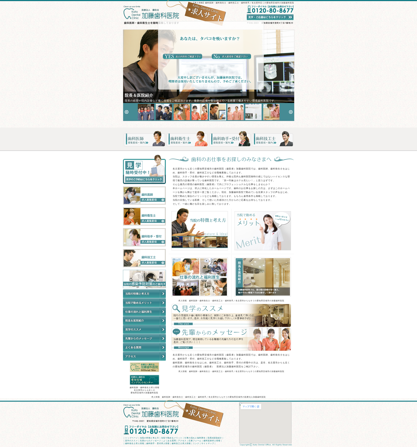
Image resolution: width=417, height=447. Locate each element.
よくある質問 (169, 441)
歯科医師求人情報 (211, 441)
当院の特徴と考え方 (149, 438)
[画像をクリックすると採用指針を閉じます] (182, 58)
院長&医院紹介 (215, 438)
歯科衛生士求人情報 (134, 443)
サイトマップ (207, 443)
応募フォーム (195, 441)
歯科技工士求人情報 (181, 443)
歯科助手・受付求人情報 (158, 443)
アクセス (182, 441)
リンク (196, 443)
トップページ (131, 438)
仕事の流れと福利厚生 (195, 438)
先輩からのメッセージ (150, 441)
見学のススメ (131, 441)
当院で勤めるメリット (171, 438)
